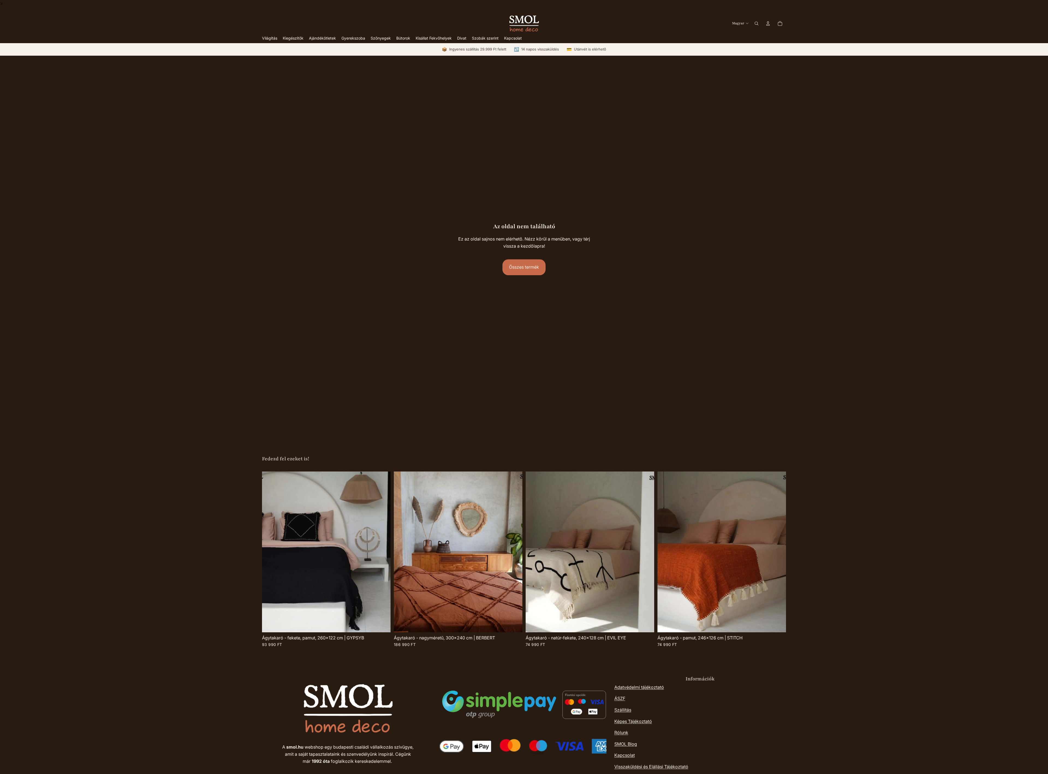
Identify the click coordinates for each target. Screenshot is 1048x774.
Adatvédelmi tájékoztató (639, 687)
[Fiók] (768, 23)
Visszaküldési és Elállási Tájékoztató (651, 766)
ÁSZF (619, 698)
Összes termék (524, 267)
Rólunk (621, 732)
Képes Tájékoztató (633, 721)
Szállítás (622, 710)
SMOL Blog (625, 744)
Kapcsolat (624, 755)
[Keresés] (757, 23)
